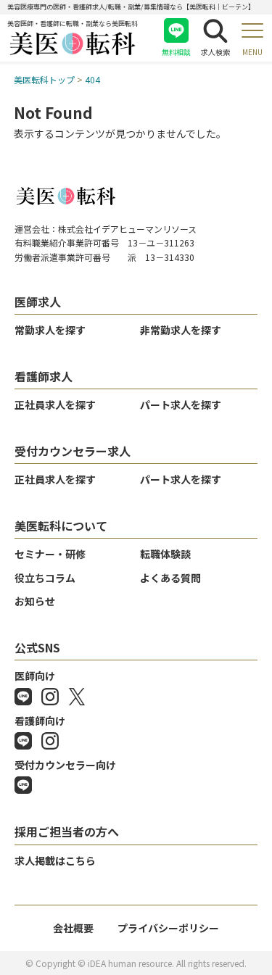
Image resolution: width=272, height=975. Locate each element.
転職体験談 (165, 554)
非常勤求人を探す (180, 330)
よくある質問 (170, 578)
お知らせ (35, 601)
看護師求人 (44, 376)
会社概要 (73, 928)
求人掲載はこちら (55, 860)
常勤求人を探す (50, 330)
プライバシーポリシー (168, 928)
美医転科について (61, 525)
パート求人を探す (180, 404)
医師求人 (38, 301)
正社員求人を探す (55, 404)
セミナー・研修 (50, 554)
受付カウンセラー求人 (73, 451)
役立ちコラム (45, 578)
